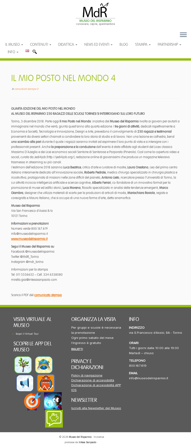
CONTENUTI (39, 44)
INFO (12, 52)
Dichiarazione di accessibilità (92, 380)
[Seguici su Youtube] (22, 37)
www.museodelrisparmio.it (29, 239)
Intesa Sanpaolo (87, 442)
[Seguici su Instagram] (41, 37)
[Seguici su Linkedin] (32, 37)
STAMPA (141, 44)
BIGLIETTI (77, 349)
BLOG (123, 44)
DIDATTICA (66, 44)
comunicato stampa (48, 295)
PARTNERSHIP (168, 44)
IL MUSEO (13, 44)
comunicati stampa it (26, 89)
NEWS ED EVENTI (97, 44)
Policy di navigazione (86, 375)
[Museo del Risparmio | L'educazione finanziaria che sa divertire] (95, 14)
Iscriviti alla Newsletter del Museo (96, 408)
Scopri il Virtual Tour (27, 334)
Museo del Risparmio (80, 437)
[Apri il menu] (183, 35)
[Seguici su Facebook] (13, 37)
